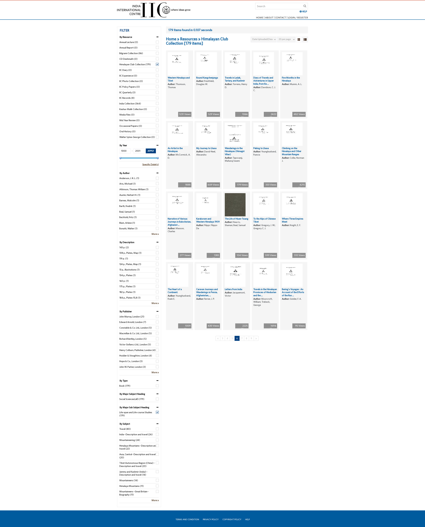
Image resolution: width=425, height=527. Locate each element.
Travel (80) (125, 429)
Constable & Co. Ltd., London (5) (135, 327)
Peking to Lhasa (261, 148)
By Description (127, 242)
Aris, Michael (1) (127, 183)
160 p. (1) (124, 281)
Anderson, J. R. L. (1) (129, 178)
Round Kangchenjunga (207, 77)
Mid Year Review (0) (129, 120)
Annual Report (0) (128, 47)
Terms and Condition (187, 519)
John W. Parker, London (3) (132, 367)
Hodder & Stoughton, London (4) (135, 355)
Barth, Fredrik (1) (127, 206)
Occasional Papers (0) (130, 126)
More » (155, 234)
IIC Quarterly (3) (127, 92)
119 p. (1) (123, 258)
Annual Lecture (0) (128, 42)
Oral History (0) (127, 131)
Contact (280, 17)
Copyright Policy (231, 519)
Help (247, 519)
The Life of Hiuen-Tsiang (236, 218)
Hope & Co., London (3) (131, 361)
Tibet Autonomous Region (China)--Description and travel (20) (137, 464)
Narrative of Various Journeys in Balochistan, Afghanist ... (179, 221)
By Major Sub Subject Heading (134, 407)
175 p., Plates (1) (127, 286)
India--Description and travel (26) (136, 434)
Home (259, 17)
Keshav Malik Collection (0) (133, 109)
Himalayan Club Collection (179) (135, 64)
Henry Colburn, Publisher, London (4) (137, 350)
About (269, 17)
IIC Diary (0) (125, 70)
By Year (123, 145)
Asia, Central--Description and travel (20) (137, 456)
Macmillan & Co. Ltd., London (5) (135, 333)
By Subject (125, 423)
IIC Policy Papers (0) (129, 86)
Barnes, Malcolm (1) (129, 200)
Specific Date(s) (150, 164)
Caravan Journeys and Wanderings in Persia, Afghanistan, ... (207, 292)
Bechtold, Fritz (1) (128, 217)
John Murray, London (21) (131, 316)
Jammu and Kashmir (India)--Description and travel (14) (133, 473)
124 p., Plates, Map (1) (130, 264)
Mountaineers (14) (128, 480)
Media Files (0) (126, 114)
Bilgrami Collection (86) (131, 53)
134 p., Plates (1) (127, 275)
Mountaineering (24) (129, 440)
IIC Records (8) (126, 98)
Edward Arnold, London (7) (132, 322)
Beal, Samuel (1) (127, 211)
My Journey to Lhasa (206, 148)
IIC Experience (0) (128, 75)
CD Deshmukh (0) (128, 59)
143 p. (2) (124, 247)
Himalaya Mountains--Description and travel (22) (138, 447)
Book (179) (124, 385)
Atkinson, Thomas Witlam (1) (133, 189)
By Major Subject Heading (132, 394)
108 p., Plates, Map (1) (130, 253)
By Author (125, 173)
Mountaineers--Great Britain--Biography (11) (134, 493)
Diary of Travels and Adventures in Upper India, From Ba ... (263, 80)
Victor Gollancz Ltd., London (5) (135, 344)
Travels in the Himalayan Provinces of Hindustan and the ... (265, 292)
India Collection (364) (130, 103)
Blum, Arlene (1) (127, 223)
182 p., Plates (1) (127, 292)
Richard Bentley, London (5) (133, 339)
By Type (124, 380)
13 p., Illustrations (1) (129, 269)
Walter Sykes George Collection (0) (137, 137)
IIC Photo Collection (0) (131, 81)
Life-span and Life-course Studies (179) (135, 414)
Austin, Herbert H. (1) (129, 195)
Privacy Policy (211, 519)
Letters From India (233, 289)
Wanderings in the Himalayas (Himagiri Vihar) (235, 151)
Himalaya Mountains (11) (131, 486)
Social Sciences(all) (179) (131, 399)
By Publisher (126, 311)
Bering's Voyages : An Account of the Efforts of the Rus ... (293, 292)
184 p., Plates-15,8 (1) (129, 297)
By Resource (126, 37)
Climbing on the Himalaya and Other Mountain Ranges (291, 151)
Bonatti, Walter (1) (128, 228)
